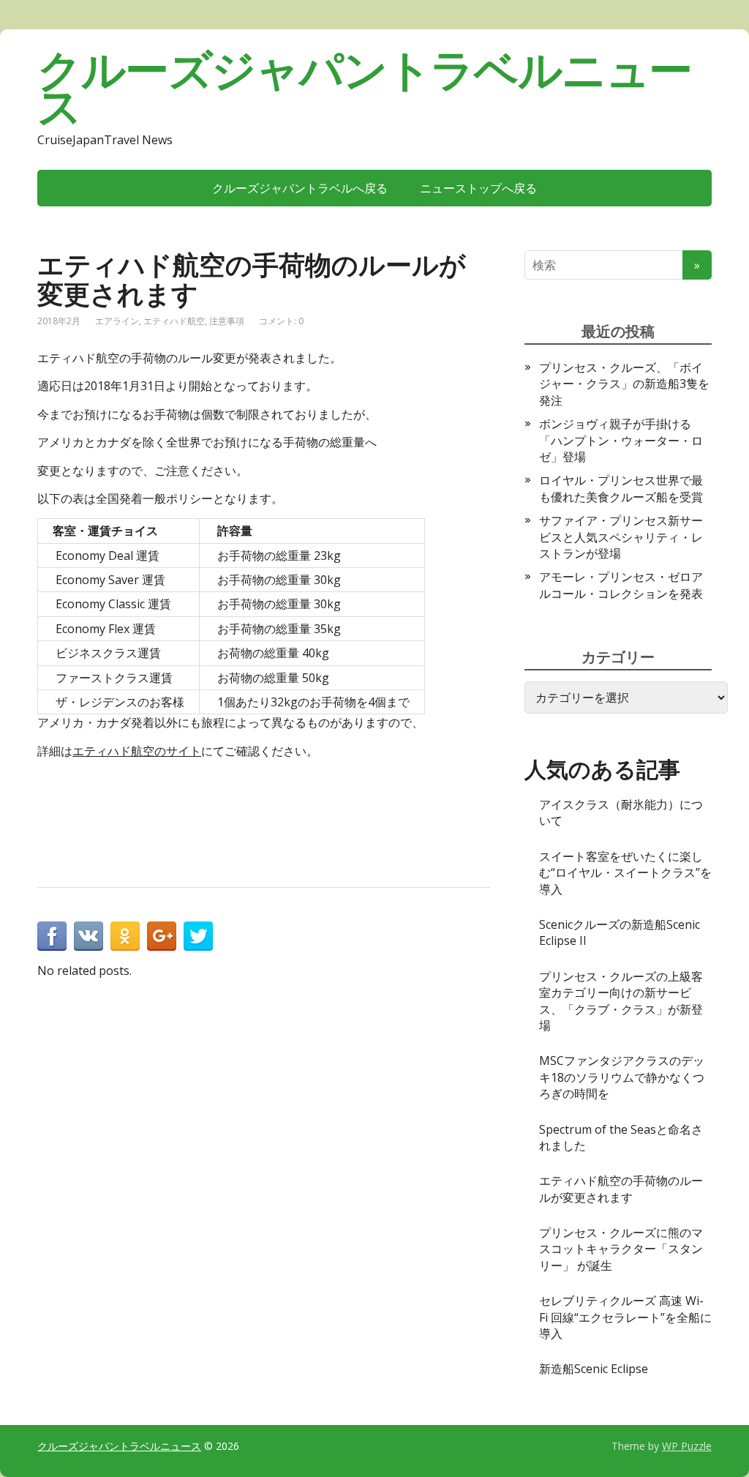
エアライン (117, 321)
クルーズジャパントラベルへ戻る (300, 188)
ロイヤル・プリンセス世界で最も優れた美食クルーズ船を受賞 (621, 488)
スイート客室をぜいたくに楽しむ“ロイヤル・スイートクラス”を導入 (625, 872)
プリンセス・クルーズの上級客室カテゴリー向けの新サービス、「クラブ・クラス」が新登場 (621, 1000)
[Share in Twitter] (198, 936)
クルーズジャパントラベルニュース (364, 87)
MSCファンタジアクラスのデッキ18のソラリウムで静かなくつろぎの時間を (621, 1077)
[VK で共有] (88, 936)
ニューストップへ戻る (478, 188)
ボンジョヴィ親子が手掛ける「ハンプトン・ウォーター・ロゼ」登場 (621, 440)
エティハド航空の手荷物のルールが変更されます (621, 1189)
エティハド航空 (174, 321)
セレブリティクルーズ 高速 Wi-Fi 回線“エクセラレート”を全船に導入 (625, 1317)
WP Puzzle (687, 1446)
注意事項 (226, 321)
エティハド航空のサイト (136, 751)
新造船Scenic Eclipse (593, 1369)
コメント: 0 (281, 321)
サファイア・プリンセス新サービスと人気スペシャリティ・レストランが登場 (621, 536)
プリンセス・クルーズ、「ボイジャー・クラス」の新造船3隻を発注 (624, 383)
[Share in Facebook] (52, 936)
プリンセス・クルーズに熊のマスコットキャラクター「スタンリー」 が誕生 (621, 1249)
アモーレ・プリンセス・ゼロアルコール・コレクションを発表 (621, 585)
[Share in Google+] (161, 936)
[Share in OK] (125, 936)
